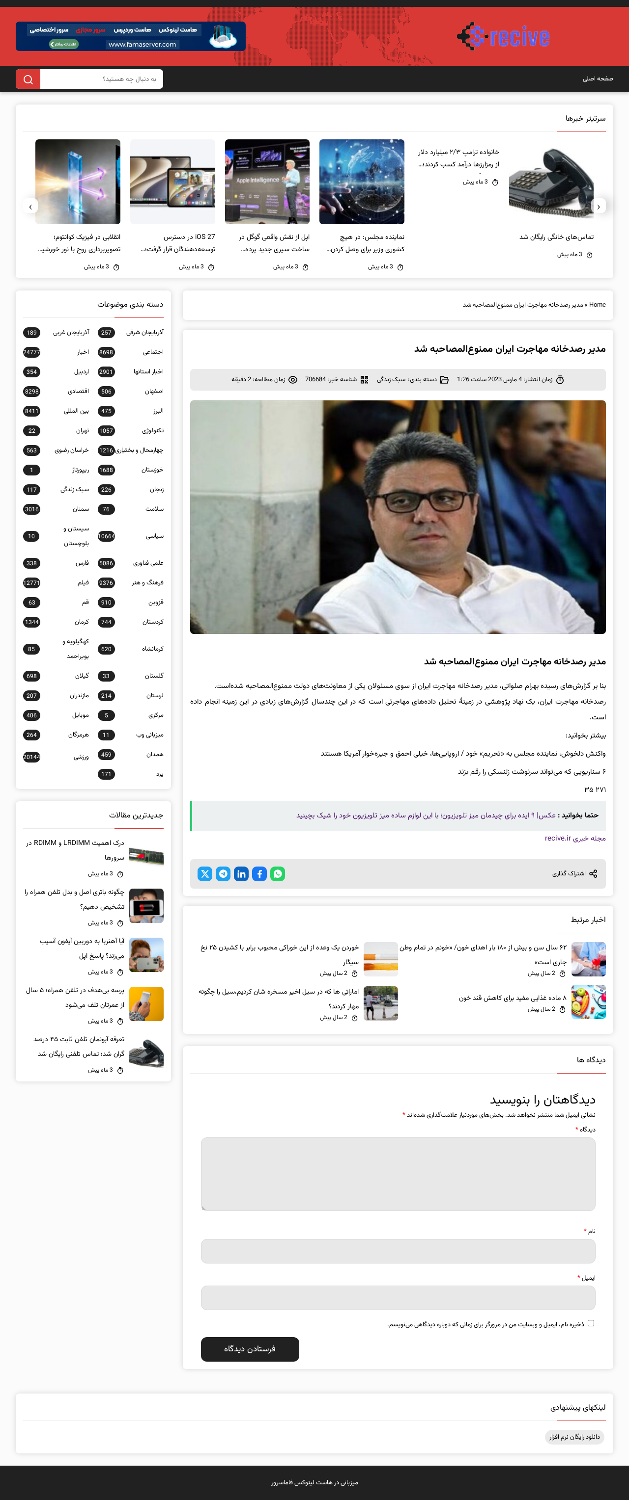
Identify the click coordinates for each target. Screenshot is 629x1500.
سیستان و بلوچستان (58, 536)
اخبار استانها (131, 372)
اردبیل (58, 372)
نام (590, 1232)
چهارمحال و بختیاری (131, 450)
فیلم (56, 583)
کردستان (132, 622)
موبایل (58, 715)
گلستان (133, 676)
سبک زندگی (391, 380)
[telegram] (223, 874)
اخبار (56, 352)
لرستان (132, 696)
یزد (132, 774)
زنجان (132, 490)
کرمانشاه (132, 649)
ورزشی (56, 757)
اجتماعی (131, 352)
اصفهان (132, 391)
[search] (28, 79)
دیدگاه (585, 1130)
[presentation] (598, 205)
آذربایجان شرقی (132, 333)
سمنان (57, 509)
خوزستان (131, 470)
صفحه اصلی (598, 79)
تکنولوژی (131, 431)
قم (59, 602)
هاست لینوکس (313, 1483)
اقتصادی (57, 391)
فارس (58, 563)
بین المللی (57, 411)
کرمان (57, 622)
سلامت (133, 509)
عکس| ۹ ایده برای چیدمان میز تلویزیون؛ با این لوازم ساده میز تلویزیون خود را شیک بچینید (426, 815)
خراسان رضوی (58, 450)
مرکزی (134, 715)
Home (597, 305)
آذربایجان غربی (58, 333)
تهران (59, 431)
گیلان (58, 676)
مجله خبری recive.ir (575, 838)
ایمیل (586, 1278)
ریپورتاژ (59, 470)
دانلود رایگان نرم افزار (574, 1437)
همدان (132, 755)
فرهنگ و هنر (131, 583)
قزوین (132, 602)
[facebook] (259, 874)
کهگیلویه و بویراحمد (58, 649)
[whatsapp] (277, 874)
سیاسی (131, 536)
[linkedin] (241, 874)
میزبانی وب (133, 735)
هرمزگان (58, 735)
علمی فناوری (131, 563)
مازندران (58, 696)
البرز (132, 411)
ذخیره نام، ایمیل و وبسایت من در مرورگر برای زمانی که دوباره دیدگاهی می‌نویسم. (485, 1325)
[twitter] (205, 874)
